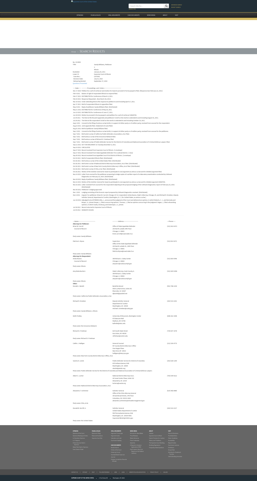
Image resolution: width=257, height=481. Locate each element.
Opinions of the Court (78, 433)
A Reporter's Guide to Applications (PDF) (135, 446)
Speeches (132, 443)
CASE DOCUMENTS (133, 15)
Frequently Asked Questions (156, 447)
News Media (133, 431)
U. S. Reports (76, 440)
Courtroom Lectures (173, 445)
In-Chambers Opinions (79, 438)
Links (123, 472)
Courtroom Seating (116, 440)
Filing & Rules (96, 431)
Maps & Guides (172, 443)
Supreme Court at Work (155, 436)
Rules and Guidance (97, 436)
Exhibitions (171, 447)
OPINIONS (80, 15)
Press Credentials (134, 440)
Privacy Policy (154, 472)
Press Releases (134, 436)
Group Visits (171, 450)
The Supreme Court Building (156, 443)
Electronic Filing (96, 433)
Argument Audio (115, 436)
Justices (151, 433)
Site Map (85, 472)
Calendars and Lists (116, 438)
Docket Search (115, 447)
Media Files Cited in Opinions (80, 447)
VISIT (176, 15)
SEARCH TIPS (132, 9)
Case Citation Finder (78, 449)
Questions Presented (80, 83)
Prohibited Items (172, 436)
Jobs (115, 472)
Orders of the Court (116, 450)
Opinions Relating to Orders (80, 436)
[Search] (166, 6)
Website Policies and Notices (137, 472)
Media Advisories (134, 438)
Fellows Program (104, 472)
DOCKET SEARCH (176, 7)
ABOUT (165, 15)
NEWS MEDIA (151, 15)
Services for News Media (136, 433)
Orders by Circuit (115, 452)
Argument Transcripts (117, 433)
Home (73, 52)
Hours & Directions (173, 433)
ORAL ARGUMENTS (114, 15)
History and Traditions (155, 440)
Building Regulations (154, 445)
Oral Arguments (116, 431)
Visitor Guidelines (172, 438)
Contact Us (74, 472)
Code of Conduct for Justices (156, 438)
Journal (113, 457)
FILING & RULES (96, 15)
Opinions (75, 431)
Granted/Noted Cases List (117, 455)
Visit (169, 431)
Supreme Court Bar (97, 438)
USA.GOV (165, 472)
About (151, 431)
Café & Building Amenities (175, 456)
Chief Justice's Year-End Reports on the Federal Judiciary (137, 451)
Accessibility (171, 440)
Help (93, 472)
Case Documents (116, 445)
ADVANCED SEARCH (176, 5)
